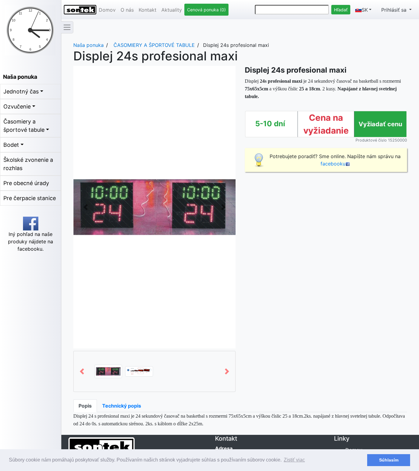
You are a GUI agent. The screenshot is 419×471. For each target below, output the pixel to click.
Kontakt (147, 10)
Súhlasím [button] (388, 460)
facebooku (333, 164)
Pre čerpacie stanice (29, 198)
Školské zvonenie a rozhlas (28, 164)
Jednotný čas (21, 91)
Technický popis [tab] (121, 406)
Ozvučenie (17, 106)
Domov (107, 10)
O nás (127, 10)
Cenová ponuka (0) (206, 9)
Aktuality (171, 10)
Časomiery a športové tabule (23, 125)
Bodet (11, 145)
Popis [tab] (85, 406)
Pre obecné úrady (26, 183)
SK (365, 10)
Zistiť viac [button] (294, 459)
